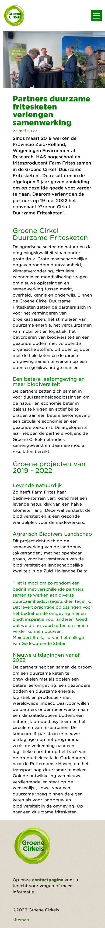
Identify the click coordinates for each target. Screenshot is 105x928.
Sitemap (21, 919)
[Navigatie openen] (96, 15)
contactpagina (47, 879)
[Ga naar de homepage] (14, 15)
